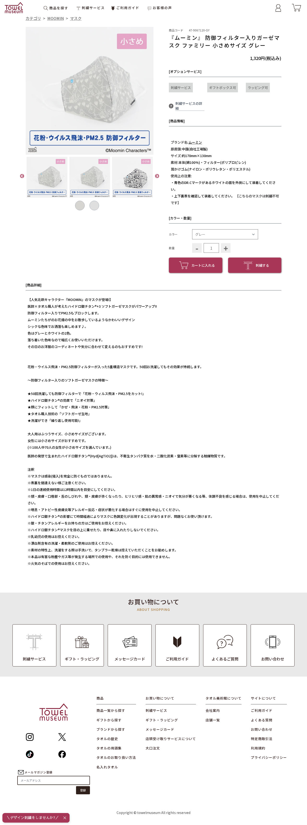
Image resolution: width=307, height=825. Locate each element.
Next (157, 176)
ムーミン (195, 142)
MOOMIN (55, 18)
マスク (76, 18)
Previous (22, 176)
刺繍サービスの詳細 (188, 106)
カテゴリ (33, 18)
